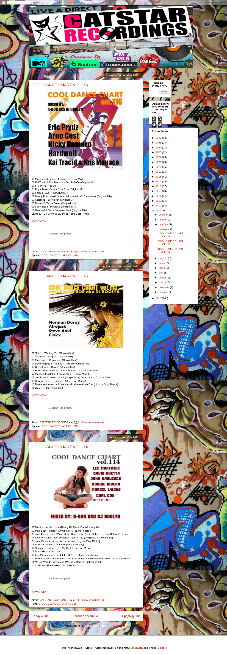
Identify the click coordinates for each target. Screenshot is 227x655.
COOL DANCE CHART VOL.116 (60, 85)
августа (163, 258)
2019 (159, 171)
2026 (159, 137)
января (163, 292)
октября (164, 224)
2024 (159, 147)
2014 (159, 196)
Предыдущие (131, 616)
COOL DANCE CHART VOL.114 (60, 447)
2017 (159, 181)
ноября (163, 219)
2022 (159, 157)
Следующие (40, 616)
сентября (164, 229)
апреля (163, 277)
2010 (159, 298)
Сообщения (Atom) (96, 625)
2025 (159, 142)
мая (161, 272)
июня (162, 267)
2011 (159, 210)
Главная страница (85, 616)
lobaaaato (136, 647)
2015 (159, 191)
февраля (164, 287)
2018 (159, 176)
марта (163, 282)
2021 (159, 162)
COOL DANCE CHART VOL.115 (60, 276)
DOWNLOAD (39, 220)
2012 (159, 205)
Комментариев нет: (93, 251)
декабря (164, 214)
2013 (159, 200)
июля (162, 263)
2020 (159, 166)
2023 (159, 152)
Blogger (162, 647)
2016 (159, 186)
